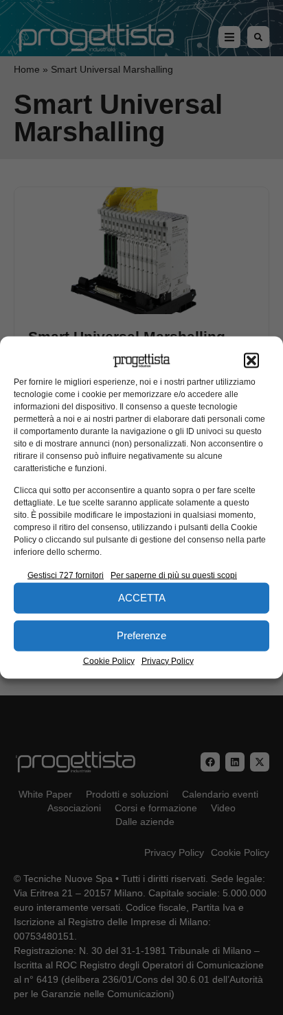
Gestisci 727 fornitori (65, 575)
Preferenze (141, 635)
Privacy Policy (168, 660)
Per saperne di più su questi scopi (174, 575)
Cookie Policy (109, 660)
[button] (251, 361)
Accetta (142, 598)
